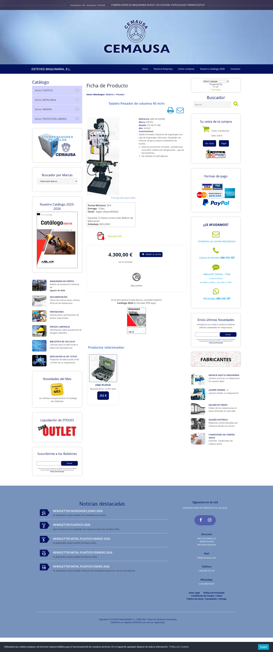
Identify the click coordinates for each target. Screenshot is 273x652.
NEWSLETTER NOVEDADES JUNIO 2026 (78, 511)
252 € (103, 395)
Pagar (224, 143)
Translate (216, 89)
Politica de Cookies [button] (179, 647)
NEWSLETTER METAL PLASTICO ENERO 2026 (81, 566)
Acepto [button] (263, 647)
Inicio (145, 68)
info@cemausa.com (206, 557)
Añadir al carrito (153, 254)
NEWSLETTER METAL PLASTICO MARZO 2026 (81, 538)
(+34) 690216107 (206, 583)
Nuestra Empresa (163, 68)
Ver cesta (209, 143)
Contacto (235, 68)
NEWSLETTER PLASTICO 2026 (71, 524)
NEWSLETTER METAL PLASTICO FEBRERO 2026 (82, 552)
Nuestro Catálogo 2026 (212, 68)
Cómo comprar (186, 68)
